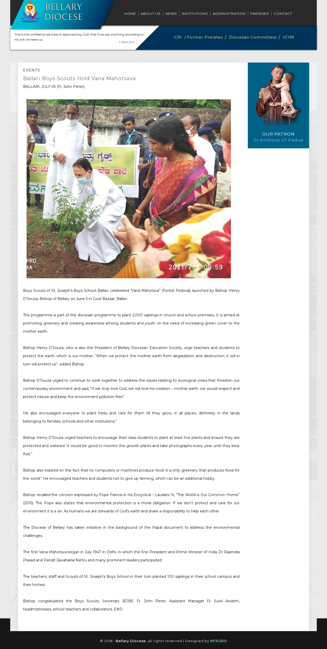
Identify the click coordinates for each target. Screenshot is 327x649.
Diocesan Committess (253, 37)
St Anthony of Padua (278, 140)
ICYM (288, 37)
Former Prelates (205, 37)
